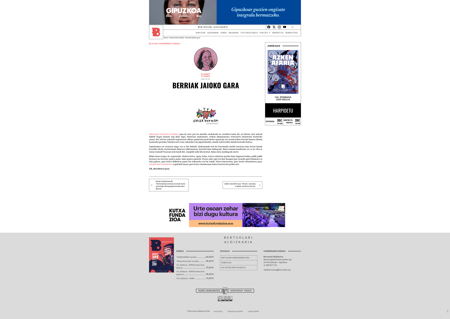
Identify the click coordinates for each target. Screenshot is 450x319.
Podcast (264, 33)
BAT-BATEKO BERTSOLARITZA (233, 268)
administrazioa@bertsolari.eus (277, 270)
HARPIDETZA (277, 33)
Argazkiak (233, 33)
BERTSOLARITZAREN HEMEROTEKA (235, 258)
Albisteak (200, 33)
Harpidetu (283, 110)
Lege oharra (218, 311)
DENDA (224, 33)
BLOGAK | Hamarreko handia (164, 44)
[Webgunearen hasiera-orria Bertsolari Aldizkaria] (156, 32)
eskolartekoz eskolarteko (160, 164)
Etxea (166, 38)
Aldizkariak (213, 33)
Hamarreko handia (177, 38)
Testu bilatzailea (249, 33)
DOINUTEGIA (226, 263)
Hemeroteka (291, 33)
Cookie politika (253, 311)
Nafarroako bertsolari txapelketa (164, 134)
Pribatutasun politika (235, 311)
